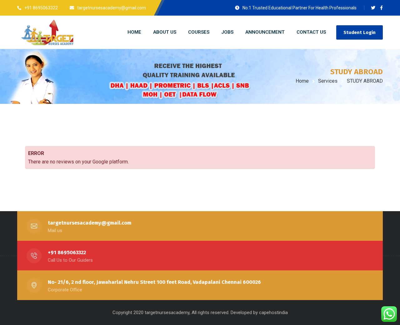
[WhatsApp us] (389, 314)
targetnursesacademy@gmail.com (89, 223)
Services (328, 81)
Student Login (359, 32)
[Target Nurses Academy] (69, 32)
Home (302, 81)
